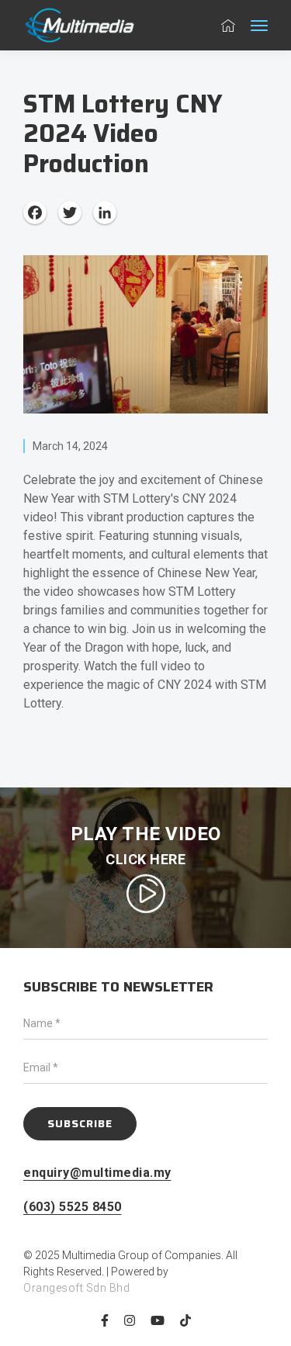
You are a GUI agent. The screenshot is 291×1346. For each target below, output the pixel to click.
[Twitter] (69, 212)
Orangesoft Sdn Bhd (76, 1288)
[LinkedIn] (104, 212)
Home (224, 25)
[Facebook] (35, 212)
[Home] (85, 25)
